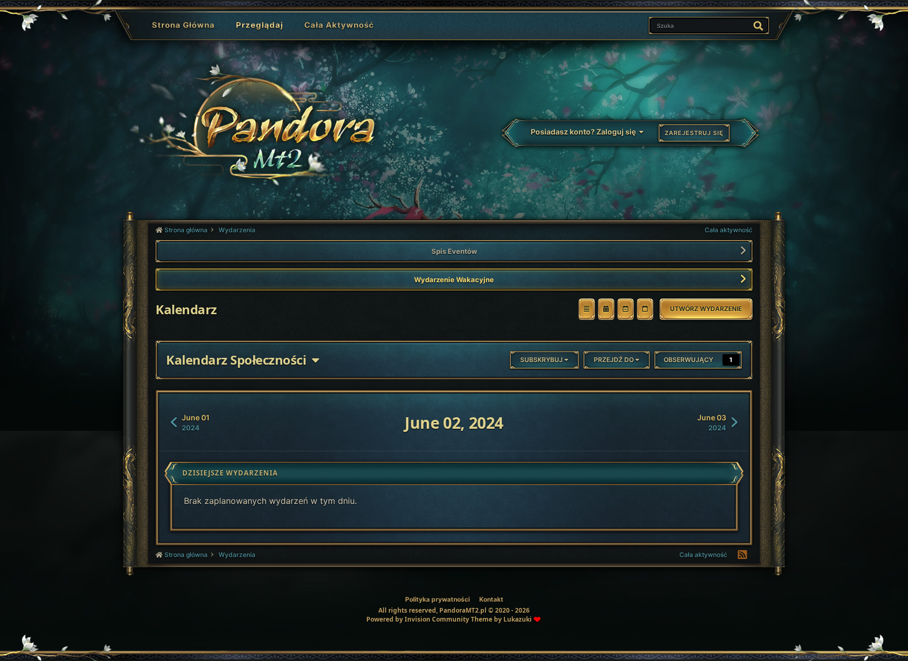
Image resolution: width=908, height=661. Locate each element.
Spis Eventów (454, 251)
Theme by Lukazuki (501, 619)
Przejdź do (614, 360)
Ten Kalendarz (711, 25)
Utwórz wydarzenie (706, 309)
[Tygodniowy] (625, 309)
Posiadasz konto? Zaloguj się (585, 131)
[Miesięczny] (606, 309)
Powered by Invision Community (417, 619)
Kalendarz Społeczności (239, 359)
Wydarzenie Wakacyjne (454, 279)
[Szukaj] (758, 25)
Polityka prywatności (437, 599)
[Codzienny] (645, 309)
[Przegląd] (587, 309)
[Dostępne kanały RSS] (742, 555)
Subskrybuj (542, 360)
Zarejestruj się (694, 133)
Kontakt (491, 599)
